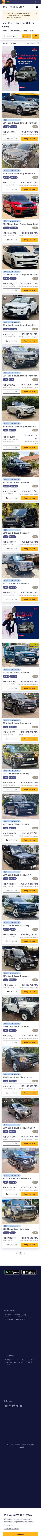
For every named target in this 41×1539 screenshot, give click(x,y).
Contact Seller (11, 139)
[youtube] (21, 1406)
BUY (5, 7)
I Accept (20, 1534)
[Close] (36, 13)
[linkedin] (14, 1406)
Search (26, 36)
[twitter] (17, 1406)
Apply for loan (29, 139)
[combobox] (9, 2)
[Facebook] (6, 1406)
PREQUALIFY (17, 7)
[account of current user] (36, 7)
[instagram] (10, 1406)
